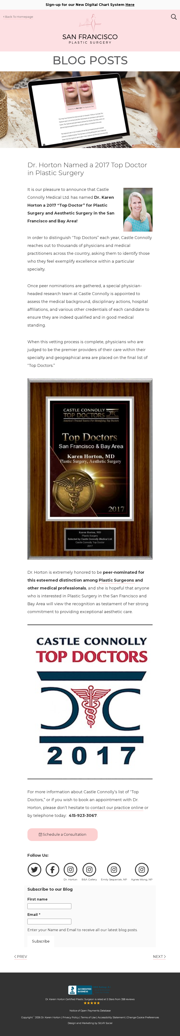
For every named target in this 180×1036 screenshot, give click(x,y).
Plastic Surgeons (117, 580)
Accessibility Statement (111, 1017)
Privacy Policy (71, 1017)
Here (130, 5)
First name (37, 899)
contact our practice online (116, 807)
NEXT (158, 957)
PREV (21, 957)
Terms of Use (88, 1017)
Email (33, 915)
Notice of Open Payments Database (90, 1010)
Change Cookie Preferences (143, 1017)
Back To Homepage (18, 16)
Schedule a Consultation (64, 834)
